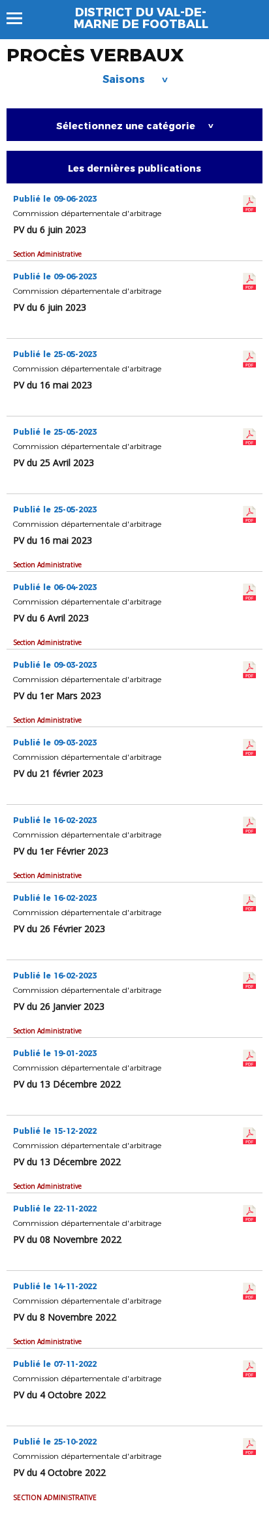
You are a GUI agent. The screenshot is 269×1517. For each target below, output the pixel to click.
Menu (21, 18)
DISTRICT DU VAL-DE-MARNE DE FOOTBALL (141, 18)
